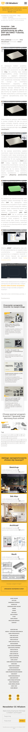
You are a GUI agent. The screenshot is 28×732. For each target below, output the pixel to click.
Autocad (4, 445)
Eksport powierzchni (11, 442)
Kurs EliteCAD (14, 649)
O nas (14, 616)
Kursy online (14, 598)
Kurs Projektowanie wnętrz (14, 671)
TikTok (17, 698)
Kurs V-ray (14, 686)
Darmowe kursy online (14, 606)
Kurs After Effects (14, 633)
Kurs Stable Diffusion (14, 679)
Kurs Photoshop (14, 667)
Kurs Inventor (14, 657)
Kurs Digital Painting (14, 647)
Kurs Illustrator (14, 655)
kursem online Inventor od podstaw (13, 285)
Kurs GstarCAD (14, 653)
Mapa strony (14, 618)
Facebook (17, 695)
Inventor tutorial (12, 437)
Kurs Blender (14, 643)
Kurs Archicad (14, 635)
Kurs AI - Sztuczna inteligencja (14, 631)
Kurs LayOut (14, 659)
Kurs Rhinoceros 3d (14, 675)
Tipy (23, 435)
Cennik (14, 608)
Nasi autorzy (14, 614)
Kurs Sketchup (14, 677)
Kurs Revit (14, 673)
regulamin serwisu (14, 620)
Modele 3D (14, 604)
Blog (19, 15)
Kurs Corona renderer (14, 645)
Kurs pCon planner (14, 665)
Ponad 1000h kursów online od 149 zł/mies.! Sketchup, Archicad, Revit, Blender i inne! (12, 9)
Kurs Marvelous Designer (14, 661)
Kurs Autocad (14, 639)
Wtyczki (14, 600)
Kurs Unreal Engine (14, 684)
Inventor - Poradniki (8, 17)
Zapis (3, 442)
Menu (25, 3)
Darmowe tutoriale (14, 602)
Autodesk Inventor (6, 435)
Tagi (2, 432)
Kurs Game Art (14, 651)
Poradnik (4, 437)
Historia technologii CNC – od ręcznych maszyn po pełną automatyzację (13, 399)
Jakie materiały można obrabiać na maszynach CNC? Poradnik (12, 325)
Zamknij (24, 8)
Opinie (14, 610)
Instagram (10, 698)
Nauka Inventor (16, 440)
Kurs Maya (14, 663)
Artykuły (14, 612)
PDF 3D (24, 440)
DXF (19, 442)
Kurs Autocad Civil (14, 641)
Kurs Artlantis (14, 637)
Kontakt (14, 622)
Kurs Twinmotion (14, 682)
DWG (23, 442)
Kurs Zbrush (14, 688)
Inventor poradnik (6, 440)
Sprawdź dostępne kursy (14, 589)
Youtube (10, 695)
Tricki (19, 435)
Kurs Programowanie (14, 669)
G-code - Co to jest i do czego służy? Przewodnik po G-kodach (14, 351)
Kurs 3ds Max (14, 629)
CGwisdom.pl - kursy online (8, 15)
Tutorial (14, 435)
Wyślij (22, 720)
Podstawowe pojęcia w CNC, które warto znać (14, 374)
